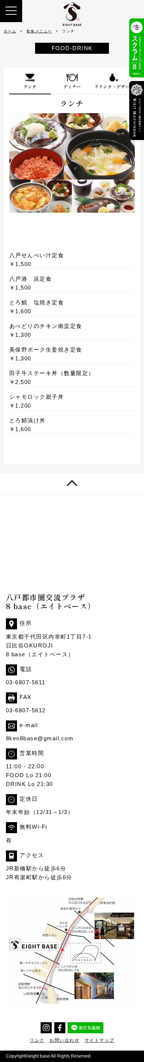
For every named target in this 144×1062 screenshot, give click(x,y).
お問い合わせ (64, 1040)
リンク (37, 1040)
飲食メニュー (39, 31)
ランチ (30, 86)
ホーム (10, 31)
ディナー (72, 86)
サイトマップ (99, 1040)
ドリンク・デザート (114, 86)
